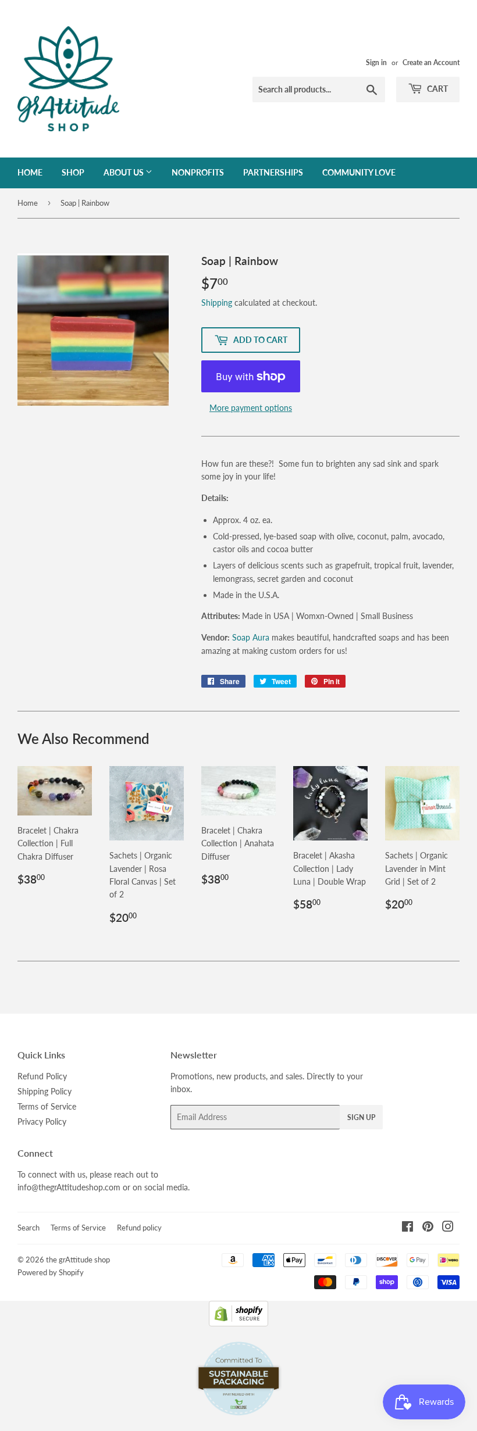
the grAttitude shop (78, 1259)
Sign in (376, 62)
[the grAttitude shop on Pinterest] (428, 1228)
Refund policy (139, 1227)
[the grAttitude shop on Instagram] (448, 1228)
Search (28, 1227)
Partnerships (273, 172)
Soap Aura (250, 637)
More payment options (250, 408)
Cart (436, 89)
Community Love (359, 172)
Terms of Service (46, 1106)
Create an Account (431, 62)
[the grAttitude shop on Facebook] (407, 1228)
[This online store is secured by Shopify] (238, 1323)
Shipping (216, 302)
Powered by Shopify (50, 1272)
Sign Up (361, 1117)
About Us (124, 172)
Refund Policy (42, 1076)
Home (29, 172)
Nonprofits (198, 172)
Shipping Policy (44, 1091)
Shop (73, 172)
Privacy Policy (41, 1121)
